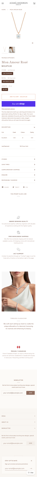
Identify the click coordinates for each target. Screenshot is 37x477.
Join (30, 393)
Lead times (5, 164)
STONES (4, 159)
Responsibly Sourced (9, 180)
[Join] (29, 468)
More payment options (8, 109)
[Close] (32, 459)
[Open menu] (5, 3)
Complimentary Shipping (11, 169)
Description (6, 127)
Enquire (5, 175)
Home (4, 9)
